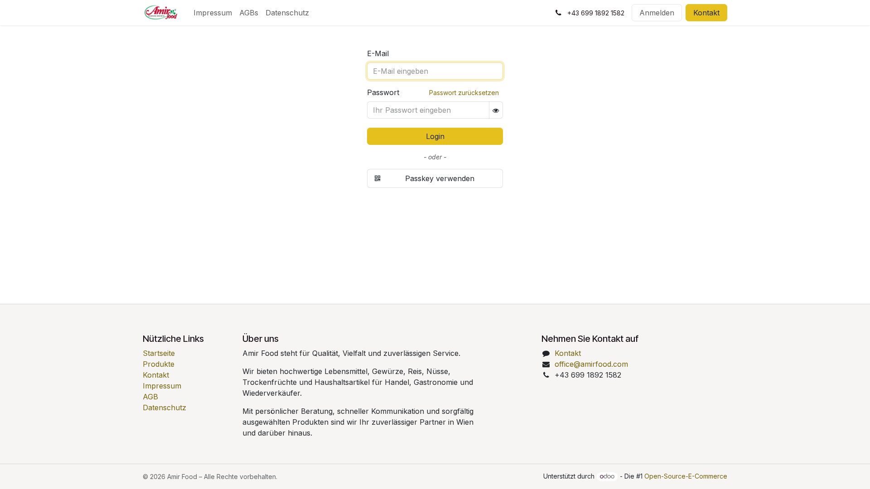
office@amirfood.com (591, 364)
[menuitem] (213, 13)
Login (435, 136)
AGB (150, 396)
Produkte (158, 364)
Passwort (383, 92)
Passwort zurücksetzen (464, 92)
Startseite (159, 353)
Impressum (162, 385)
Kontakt (706, 12)
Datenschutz (164, 407)
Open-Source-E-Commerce (685, 476)
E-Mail (378, 53)
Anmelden (656, 12)
